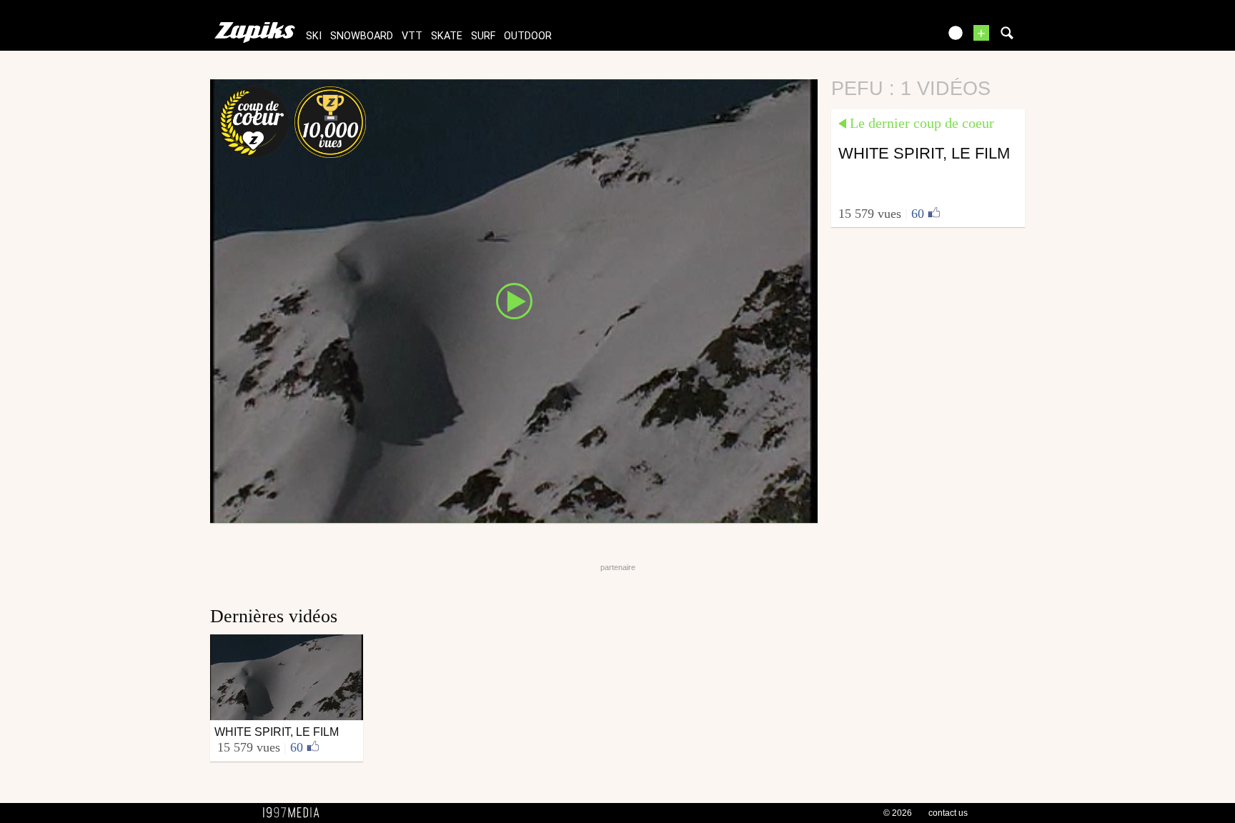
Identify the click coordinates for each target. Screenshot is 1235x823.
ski (314, 36)
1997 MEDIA (295, 813)
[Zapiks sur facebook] (898, 37)
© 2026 (897, 813)
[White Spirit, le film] (514, 300)
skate (446, 36)
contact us (948, 813)
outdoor (528, 36)
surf (483, 36)
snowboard (361, 36)
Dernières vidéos (273, 616)
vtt (412, 36)
